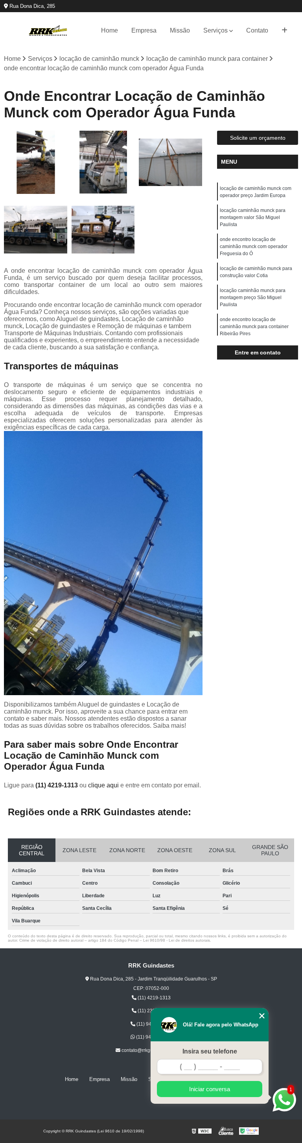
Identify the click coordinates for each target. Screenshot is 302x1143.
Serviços (215, 30)
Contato (257, 30)
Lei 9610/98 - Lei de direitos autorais (176, 940)
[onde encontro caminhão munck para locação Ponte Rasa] (103, 229)
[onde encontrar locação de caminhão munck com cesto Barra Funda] (36, 229)
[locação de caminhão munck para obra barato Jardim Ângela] (36, 162)
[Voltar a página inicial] (48, 30)
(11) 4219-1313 (57, 785)
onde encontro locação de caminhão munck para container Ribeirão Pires (254, 326)
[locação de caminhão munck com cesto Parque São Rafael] (103, 162)
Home (109, 30)
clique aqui (103, 785)
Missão (180, 30)
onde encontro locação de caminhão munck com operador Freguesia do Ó (253, 246)
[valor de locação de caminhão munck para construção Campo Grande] (171, 162)
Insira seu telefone (209, 1051)
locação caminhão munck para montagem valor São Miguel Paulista (252, 217)
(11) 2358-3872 (153, 1010)
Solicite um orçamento (257, 138)
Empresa (144, 30)
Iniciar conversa (209, 1089)
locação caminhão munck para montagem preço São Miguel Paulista (252, 297)
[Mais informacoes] (284, 30)
